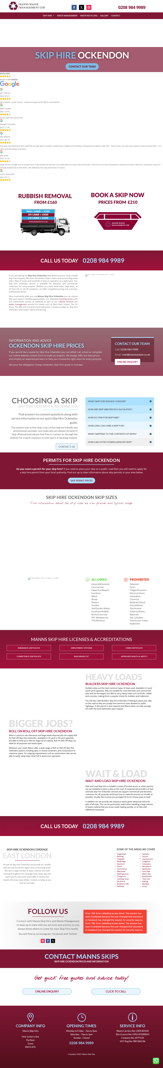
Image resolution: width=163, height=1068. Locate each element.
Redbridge (121, 861)
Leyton (145, 856)
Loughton (146, 861)
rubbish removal (65, 301)
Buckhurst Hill (123, 884)
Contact (115, 15)
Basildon (146, 884)
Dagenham (121, 854)
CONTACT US (66, 446)
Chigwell (120, 859)
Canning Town (123, 879)
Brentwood (147, 876)
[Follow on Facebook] (74, 7)
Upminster (146, 869)
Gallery (104, 15)
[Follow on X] (81, 7)
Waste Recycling (88, 15)
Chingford (121, 876)
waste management (17, 304)
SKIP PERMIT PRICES (81, 480)
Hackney (145, 854)
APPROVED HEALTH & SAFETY (134, 656)
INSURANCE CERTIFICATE (29, 648)
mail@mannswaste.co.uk (136, 354)
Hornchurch (122, 869)
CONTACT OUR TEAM (82, 66)
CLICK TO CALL (116, 991)
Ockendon (146, 864)
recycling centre (66, 299)
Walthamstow (123, 874)
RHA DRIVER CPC (81, 656)
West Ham (146, 874)
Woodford (146, 866)
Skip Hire (47, 15)
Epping (145, 881)
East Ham (146, 871)
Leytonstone (147, 859)
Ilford (119, 866)
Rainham (120, 886)
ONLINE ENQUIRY (127, 361)
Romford (120, 864)
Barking (120, 856)
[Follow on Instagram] (88, 7)
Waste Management (67, 15)
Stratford (121, 881)
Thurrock (146, 879)
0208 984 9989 (131, 7)
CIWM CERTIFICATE (134, 648)
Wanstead (121, 871)
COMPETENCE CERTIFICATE (29, 656)
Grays (144, 886)
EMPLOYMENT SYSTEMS (81, 648)
